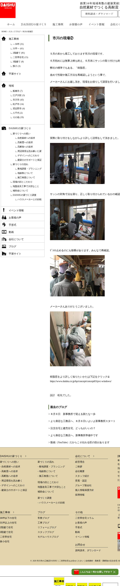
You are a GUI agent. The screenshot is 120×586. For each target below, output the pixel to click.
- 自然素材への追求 (10, 466)
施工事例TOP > (59, 582)
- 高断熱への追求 (9, 476)
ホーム (9, 24)
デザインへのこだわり (28, 155)
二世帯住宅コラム (84, 518)
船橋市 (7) (18, 91)
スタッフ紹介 (82, 476)
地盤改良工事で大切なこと (26, 186)
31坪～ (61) (18, 48)
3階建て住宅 (6, 532)
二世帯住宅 (6, 536)
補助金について (20, 190)
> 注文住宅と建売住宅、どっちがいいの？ (71, 428)
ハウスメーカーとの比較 (30, 199)
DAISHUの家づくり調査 (24, 195)
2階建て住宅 (6, 527)
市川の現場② (63, 38)
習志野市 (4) (19, 108)
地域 (11, 85)
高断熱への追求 (25, 147)
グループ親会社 (83, 485)
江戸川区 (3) (19, 95)
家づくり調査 (45, 498)
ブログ (12, 246)
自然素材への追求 (26, 138)
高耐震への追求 (25, 142)
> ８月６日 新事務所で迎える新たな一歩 (71, 414)
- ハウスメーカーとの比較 (51, 502)
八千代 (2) (18, 113)
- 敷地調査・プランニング (51, 466)
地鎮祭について (25, 173)
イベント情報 (96, 24)
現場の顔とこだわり (22, 182)
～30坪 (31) (18, 44)
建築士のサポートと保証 (30, 160)
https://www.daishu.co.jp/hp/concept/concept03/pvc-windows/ (80, 381)
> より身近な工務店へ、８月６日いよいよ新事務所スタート (81, 421)
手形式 (12, 224)
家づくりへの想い (21, 133)
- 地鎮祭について (46, 471)
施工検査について (26, 177)
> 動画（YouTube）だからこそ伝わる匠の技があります (79, 442)
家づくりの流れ (20, 164)
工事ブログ (43, 522)
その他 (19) (18, 117)
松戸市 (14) (18, 104)
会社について (16, 239)
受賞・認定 (81, 480)
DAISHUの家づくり (34, 24)
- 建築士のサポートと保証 (13, 490)
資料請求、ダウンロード (88, 550)
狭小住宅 (4, 541)
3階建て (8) (18, 61)
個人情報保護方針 (84, 490)
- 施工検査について (48, 476)
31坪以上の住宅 (8, 522)
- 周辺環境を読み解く (11, 480)
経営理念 (80, 461)
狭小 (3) (16, 66)
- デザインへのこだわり (12, 485)
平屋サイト (15, 73)
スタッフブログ (15, 31)
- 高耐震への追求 (9, 471)
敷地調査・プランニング (30, 169)
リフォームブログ (47, 527)
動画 (11, 232)
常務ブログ (43, 518)
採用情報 (80, 494)
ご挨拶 (78, 466)
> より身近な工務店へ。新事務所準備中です (73, 435)
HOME (4, 31)
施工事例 (58, 24)
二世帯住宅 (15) (20, 57)
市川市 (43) (18, 100)
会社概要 (80, 471)
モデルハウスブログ (48, 536)
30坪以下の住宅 (8, 518)
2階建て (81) (19, 53)
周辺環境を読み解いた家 (30, 151)
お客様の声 (76, 24)
